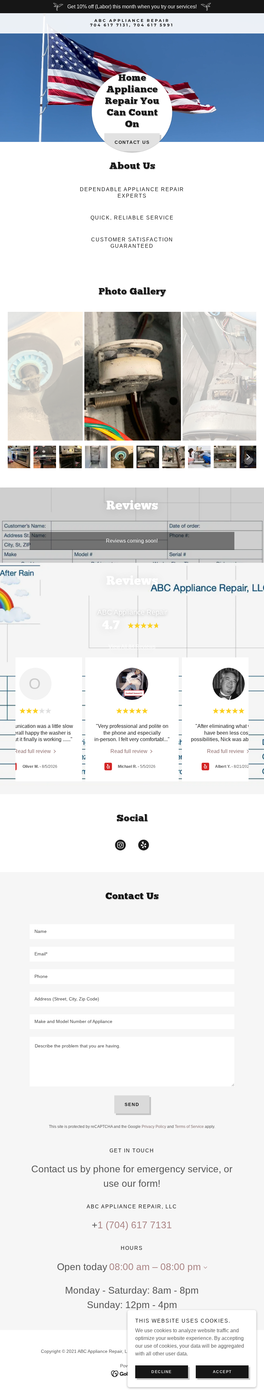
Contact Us (132, 142)
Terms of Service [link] (189, 1126)
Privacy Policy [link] (154, 1126)
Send (132, 1104)
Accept (222, 1372)
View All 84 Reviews (132, 646)
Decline (161, 1372)
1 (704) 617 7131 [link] (135, 1225)
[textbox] (132, 931)
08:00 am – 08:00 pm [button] (155, 1266)
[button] (204, 1267)
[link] (132, 24)
